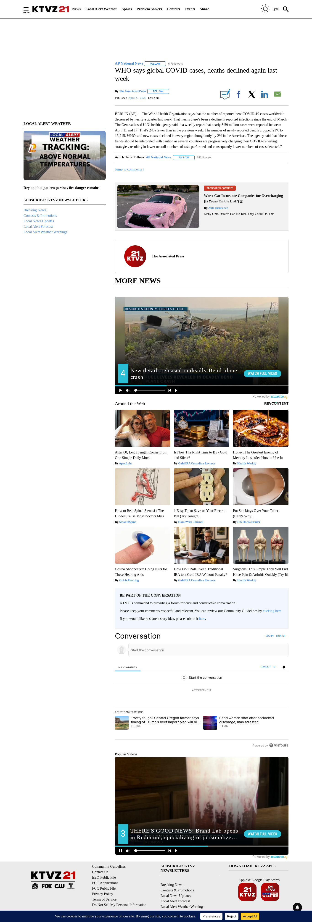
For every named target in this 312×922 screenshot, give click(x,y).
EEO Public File (104, 877)
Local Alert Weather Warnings (45, 232)
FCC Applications (105, 883)
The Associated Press (132, 91)
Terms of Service (104, 899)
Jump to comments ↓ (130, 169)
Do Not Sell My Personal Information (119, 905)
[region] (201, 690)
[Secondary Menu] (29, 9)
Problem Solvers (149, 9)
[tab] (127, 667)
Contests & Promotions (40, 215)
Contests (173, 9)
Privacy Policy (102, 894)
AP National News (158, 157)
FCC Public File (104, 888)
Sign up (280, 635)
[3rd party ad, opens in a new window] (158, 227)
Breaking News (35, 210)
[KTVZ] (51, 9)
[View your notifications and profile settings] (283, 667)
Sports (127, 9)
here (202, 619)
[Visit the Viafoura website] (278, 745)
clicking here (272, 611)
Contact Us (100, 872)
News (76, 9)
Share (204, 9)
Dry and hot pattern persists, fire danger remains (61, 188)
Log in (270, 635)
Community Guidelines (109, 866)
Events (190, 9)
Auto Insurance (218, 208)
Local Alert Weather (101, 9)
